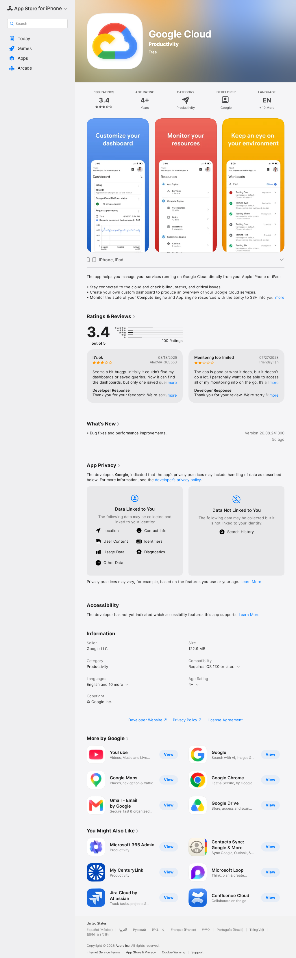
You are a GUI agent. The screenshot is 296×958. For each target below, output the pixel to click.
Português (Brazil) (230, 929)
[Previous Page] (81, 100)
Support (197, 952)
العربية (123, 929)
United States (97, 923)
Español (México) (100, 929)
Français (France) (183, 929)
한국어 (206, 929)
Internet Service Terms (103, 952)
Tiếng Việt (256, 929)
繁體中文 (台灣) (98, 934)
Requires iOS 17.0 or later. (211, 666)
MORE (172, 382)
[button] (37, 38)
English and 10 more (105, 684)
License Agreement (225, 720)
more (279, 297)
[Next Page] (290, 100)
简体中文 (158, 929)
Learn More (250, 581)
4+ (190, 684)
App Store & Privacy (141, 952)
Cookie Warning (173, 952)
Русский (139, 929)
